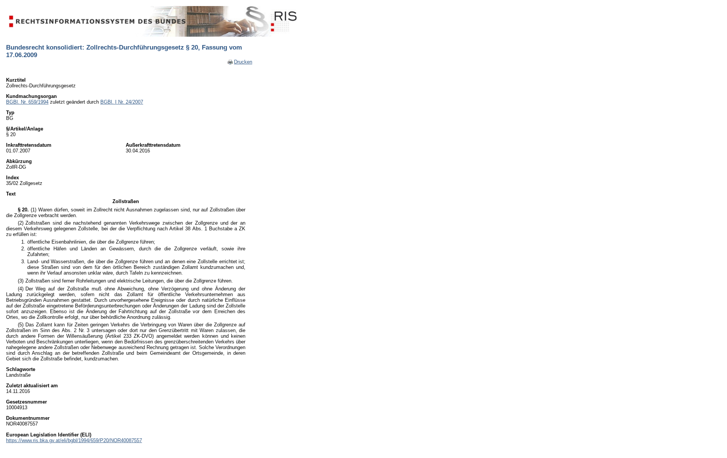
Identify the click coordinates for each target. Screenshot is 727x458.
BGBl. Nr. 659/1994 (27, 102)
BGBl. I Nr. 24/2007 (121, 102)
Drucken (243, 62)
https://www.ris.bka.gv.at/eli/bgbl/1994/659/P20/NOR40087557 (74, 440)
